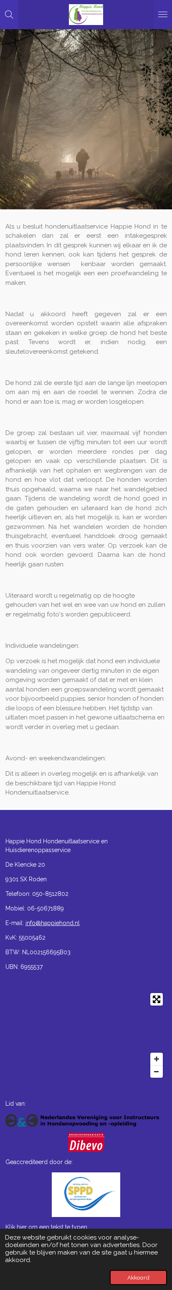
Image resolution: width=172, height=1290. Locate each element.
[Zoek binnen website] (9, 14)
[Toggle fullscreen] (156, 999)
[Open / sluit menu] (163, 14)
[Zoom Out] (156, 1071)
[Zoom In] (156, 1059)
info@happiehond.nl (52, 923)
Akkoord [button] (138, 1277)
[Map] (86, 1035)
